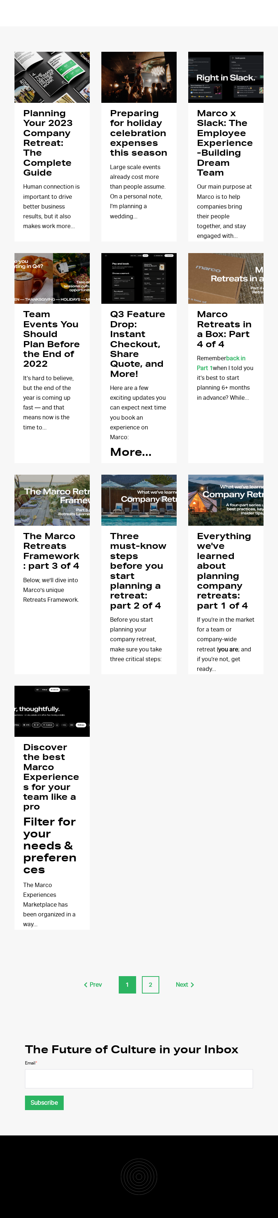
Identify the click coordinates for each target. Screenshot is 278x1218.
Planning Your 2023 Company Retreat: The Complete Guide (48, 143)
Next (182, 985)
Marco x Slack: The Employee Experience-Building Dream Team (225, 143)
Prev (96, 985)
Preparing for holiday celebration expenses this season (138, 133)
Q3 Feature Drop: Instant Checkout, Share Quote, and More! (137, 344)
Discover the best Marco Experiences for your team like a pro (51, 777)
